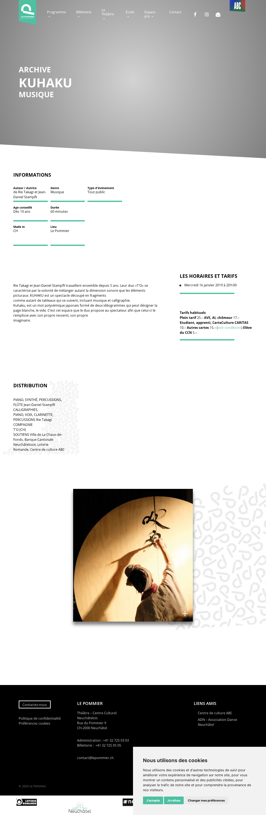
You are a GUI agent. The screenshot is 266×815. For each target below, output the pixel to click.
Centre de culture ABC (215, 713)
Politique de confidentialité (40, 718)
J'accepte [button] (153, 800)
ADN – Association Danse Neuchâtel (217, 722)
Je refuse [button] (173, 800)
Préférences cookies (34, 723)
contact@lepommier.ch (95, 757)
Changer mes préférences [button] (206, 800)
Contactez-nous (34, 704)
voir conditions (229, 327)
